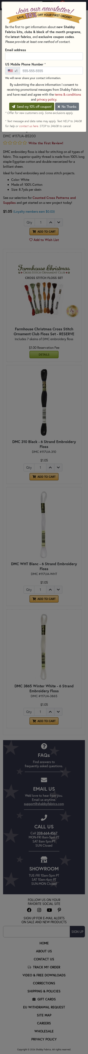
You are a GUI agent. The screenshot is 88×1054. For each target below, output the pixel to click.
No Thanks (68, 106)
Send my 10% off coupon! (34, 106)
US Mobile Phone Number (25, 64)
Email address (15, 50)
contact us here (28, 126)
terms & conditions (68, 94)
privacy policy (46, 99)
